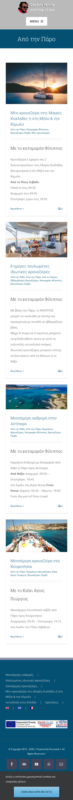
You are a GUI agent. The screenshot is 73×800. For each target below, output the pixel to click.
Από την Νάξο (17, 277)
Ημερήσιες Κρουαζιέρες (38, 571)
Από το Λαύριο (49, 277)
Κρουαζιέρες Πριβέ (20, 132)
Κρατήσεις (51, 702)
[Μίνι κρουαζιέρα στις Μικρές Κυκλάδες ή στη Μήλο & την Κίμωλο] (36, 83)
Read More (16, 208)
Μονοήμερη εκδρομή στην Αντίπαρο (29, 397)
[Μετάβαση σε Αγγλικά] (12, 708)
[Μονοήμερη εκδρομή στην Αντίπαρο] (36, 397)
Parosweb (54, 749)
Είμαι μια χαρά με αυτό (36, 792)
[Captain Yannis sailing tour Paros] (36, 3)
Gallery (43, 83)
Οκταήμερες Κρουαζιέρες (21, 686)
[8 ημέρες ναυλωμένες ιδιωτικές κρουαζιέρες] (36, 239)
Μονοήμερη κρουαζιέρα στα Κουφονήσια (29, 535)
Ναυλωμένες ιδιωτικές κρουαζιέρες (28, 680)
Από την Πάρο (17, 129)
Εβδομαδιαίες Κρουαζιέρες (24, 280)
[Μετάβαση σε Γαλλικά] (32, 708)
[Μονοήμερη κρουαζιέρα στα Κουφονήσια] (36, 535)
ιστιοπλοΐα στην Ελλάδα (21, 702)
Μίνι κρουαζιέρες (41, 132)
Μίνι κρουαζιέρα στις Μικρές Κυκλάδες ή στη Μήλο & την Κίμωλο (29, 83)
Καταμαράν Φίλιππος (37, 129)
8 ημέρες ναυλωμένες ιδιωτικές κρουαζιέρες (29, 239)
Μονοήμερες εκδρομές (20, 675)
